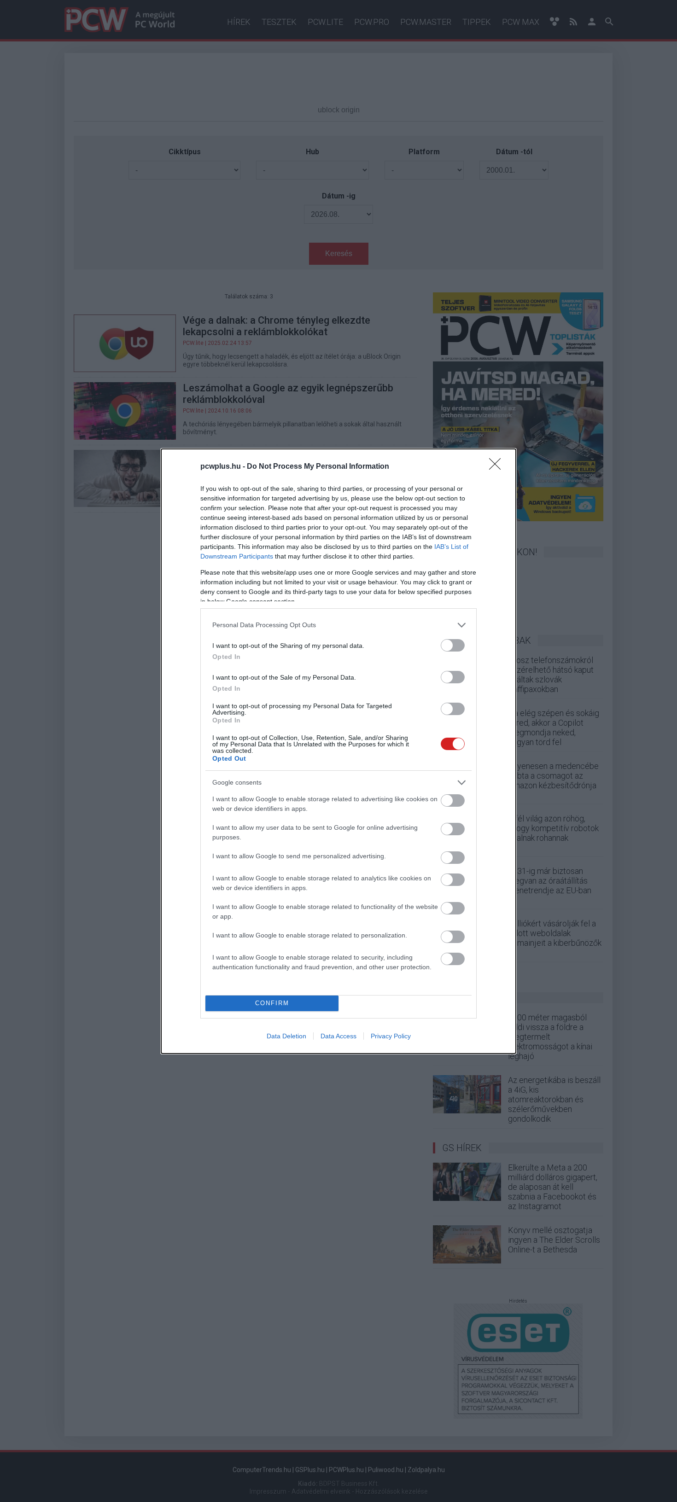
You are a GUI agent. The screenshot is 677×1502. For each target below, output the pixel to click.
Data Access (338, 1036)
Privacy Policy (391, 1036)
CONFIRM (272, 1003)
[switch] (453, 645)
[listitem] (338, 625)
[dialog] (338, 751)
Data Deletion (286, 1036)
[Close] (498, 467)
